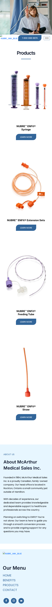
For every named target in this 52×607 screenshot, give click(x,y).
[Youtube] (21, 601)
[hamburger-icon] (47, 38)
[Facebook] (6, 601)
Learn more (26, 137)
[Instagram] (14, 601)
